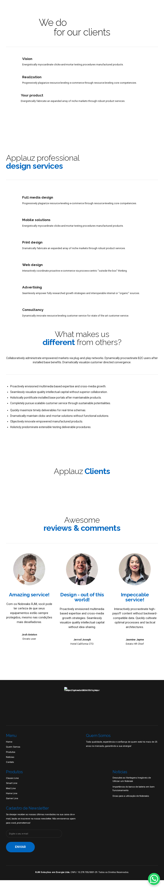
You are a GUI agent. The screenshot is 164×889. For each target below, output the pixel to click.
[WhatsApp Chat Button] (154, 879)
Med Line (11, 788)
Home (9, 741)
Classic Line (12, 778)
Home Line (11, 793)
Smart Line (11, 783)
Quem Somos (13, 746)
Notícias (10, 757)
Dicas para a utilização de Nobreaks (131, 796)
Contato (10, 762)
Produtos (10, 752)
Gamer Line (12, 798)
